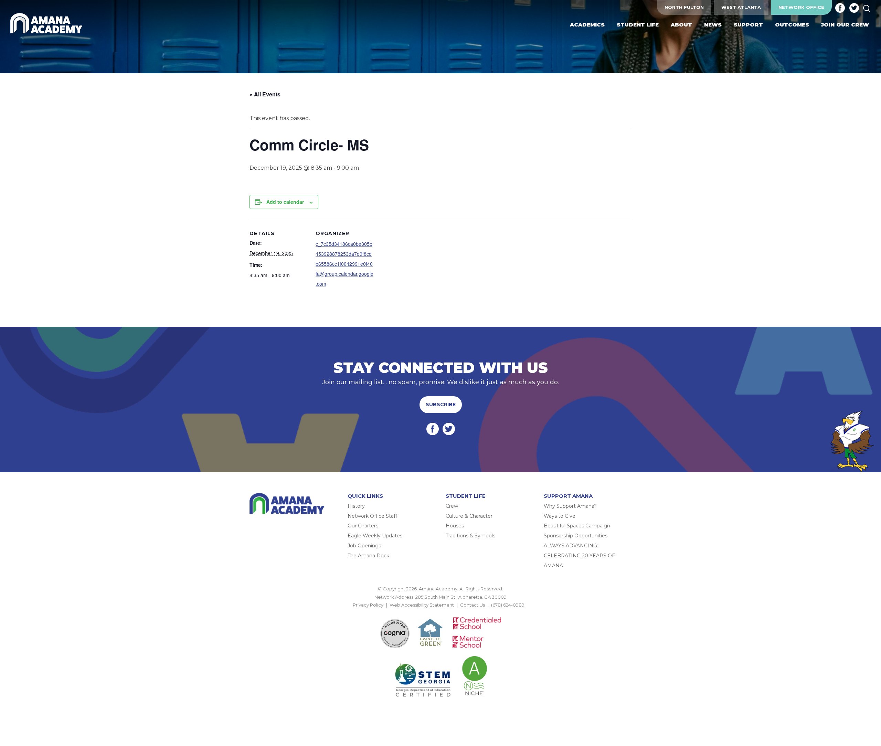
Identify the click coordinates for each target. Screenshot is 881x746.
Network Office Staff (372, 516)
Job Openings (364, 546)
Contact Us (472, 605)
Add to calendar (285, 201)
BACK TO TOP (440, 613)
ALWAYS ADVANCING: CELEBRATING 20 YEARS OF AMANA (579, 556)
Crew (452, 506)
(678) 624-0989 (507, 605)
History (356, 506)
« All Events (265, 94)
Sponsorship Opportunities (575, 536)
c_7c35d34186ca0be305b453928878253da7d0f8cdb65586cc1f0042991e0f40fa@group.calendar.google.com (344, 263)
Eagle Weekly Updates (375, 536)
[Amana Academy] (47, 23)
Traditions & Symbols (470, 536)
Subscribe (441, 404)
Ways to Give (559, 516)
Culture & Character (469, 516)
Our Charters (363, 526)
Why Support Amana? (570, 506)
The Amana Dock (368, 556)
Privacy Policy (368, 605)
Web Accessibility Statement (422, 605)
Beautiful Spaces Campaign (577, 526)
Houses (455, 526)
